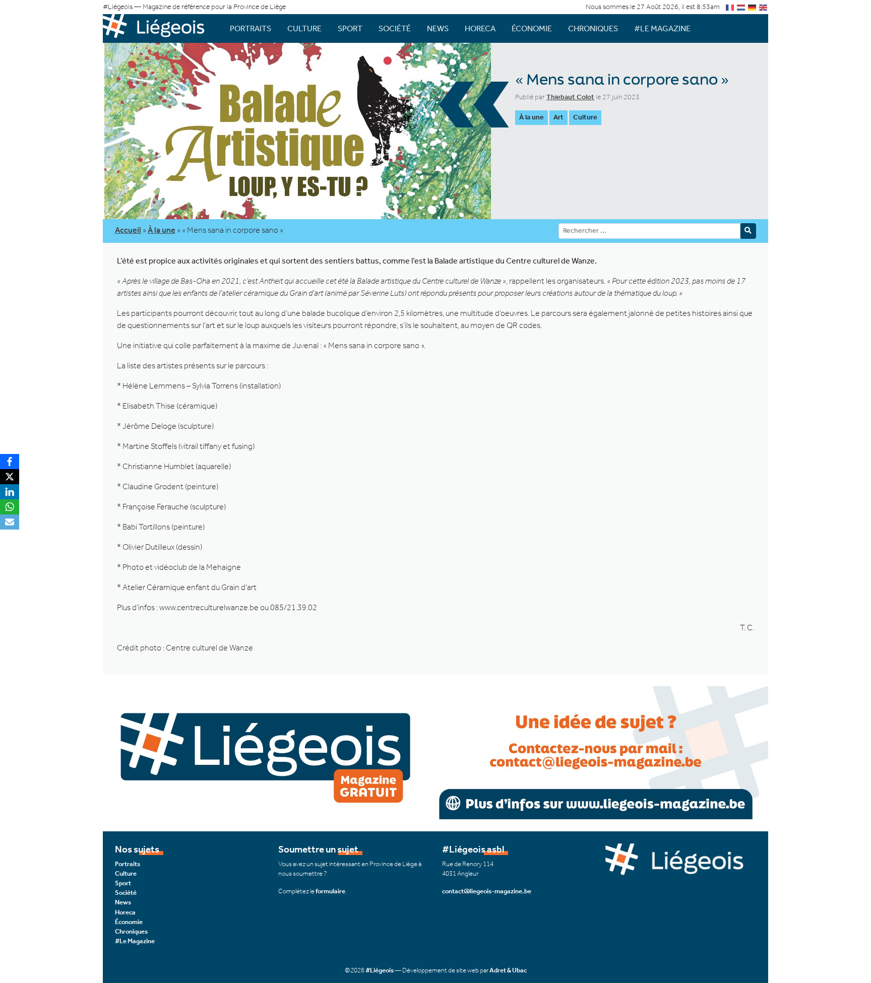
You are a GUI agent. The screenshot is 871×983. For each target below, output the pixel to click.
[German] (752, 7)
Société (395, 28)
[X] (9, 476)
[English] (763, 7)
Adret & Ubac (508, 970)
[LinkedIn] (9, 491)
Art (558, 117)
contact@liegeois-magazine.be (486, 891)
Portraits (250, 28)
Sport (350, 28)
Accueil (128, 230)
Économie (532, 28)
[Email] (9, 522)
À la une (531, 117)
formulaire (330, 891)
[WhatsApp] (9, 506)
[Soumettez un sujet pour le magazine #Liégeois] (435, 751)
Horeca (480, 28)
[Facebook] (9, 461)
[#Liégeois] (158, 28)
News (438, 28)
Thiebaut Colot (570, 97)
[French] (730, 7)
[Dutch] (741, 7)
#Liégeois (379, 970)
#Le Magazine (662, 28)
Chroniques (593, 28)
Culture (304, 28)
